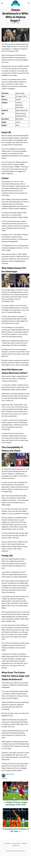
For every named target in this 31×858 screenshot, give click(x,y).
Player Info (4, 778)
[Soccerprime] (15, 3)
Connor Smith (16, 22)
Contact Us (8, 843)
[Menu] (2, 3)
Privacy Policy (16, 843)
